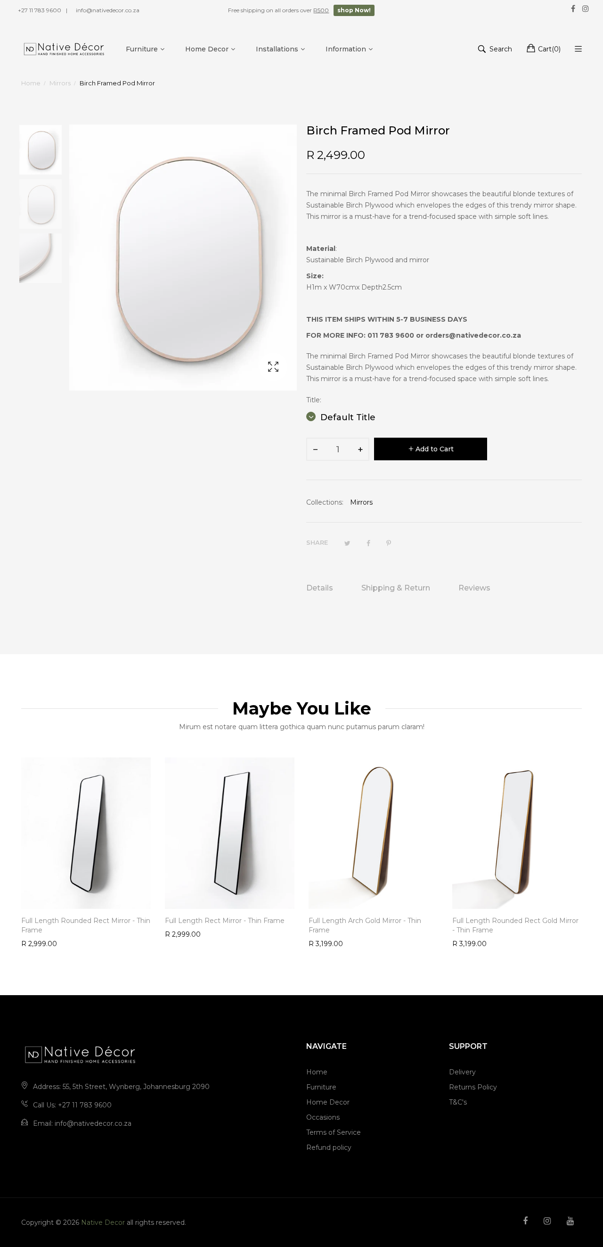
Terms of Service (333, 1132)
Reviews (474, 587)
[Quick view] (148, 892)
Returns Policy (473, 1087)
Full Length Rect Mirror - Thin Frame (225, 920)
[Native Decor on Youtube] (570, 1221)
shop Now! (354, 10)
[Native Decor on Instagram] (547, 1221)
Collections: (324, 502)
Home (316, 1072)
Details (319, 587)
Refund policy (328, 1147)
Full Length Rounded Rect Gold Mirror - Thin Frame (515, 925)
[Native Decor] (64, 49)
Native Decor (103, 1222)
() (549, 49)
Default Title (346, 417)
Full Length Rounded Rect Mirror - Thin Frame (85, 925)
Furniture (321, 1087)
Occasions (323, 1117)
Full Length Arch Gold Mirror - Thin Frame (365, 925)
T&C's (458, 1102)
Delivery (462, 1072)
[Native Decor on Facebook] (525, 1221)
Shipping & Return (395, 587)
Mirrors (361, 502)
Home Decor (328, 1102)
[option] (45, 152)
